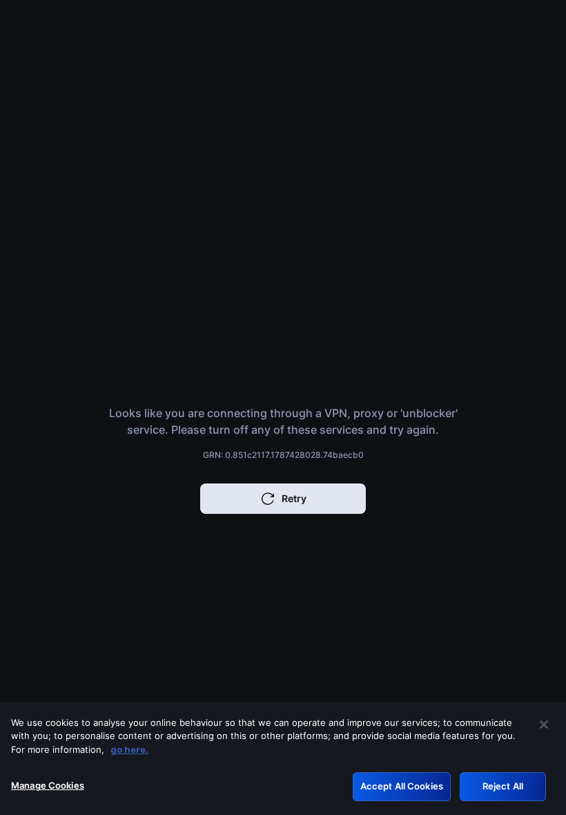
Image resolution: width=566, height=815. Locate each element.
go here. (129, 749)
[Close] (544, 724)
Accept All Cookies (401, 786)
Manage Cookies (47, 785)
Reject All (502, 786)
